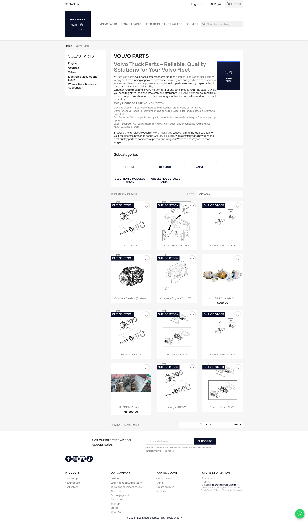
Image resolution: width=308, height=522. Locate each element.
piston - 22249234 (131, 354)
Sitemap (115, 503)
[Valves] (200, 162)
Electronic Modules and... (130, 180)
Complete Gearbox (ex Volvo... (131, 298)
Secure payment (120, 495)
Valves (72, 72)
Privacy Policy (213, 490)
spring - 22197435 (176, 407)
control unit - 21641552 (176, 354)
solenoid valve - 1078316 (223, 245)
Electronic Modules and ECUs (82, 78)
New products (73, 482)
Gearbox (73, 67)
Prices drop (71, 478)
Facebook (68, 459)
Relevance (219, 194)
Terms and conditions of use (126, 486)
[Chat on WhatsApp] (299, 513)
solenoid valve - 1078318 (222, 354)
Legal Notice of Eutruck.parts (127, 482)
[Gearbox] (165, 162)
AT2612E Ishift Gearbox (131, 407)
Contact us (72, 4)
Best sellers (71, 486)
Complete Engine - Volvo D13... (176, 298)
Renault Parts (131, 24)
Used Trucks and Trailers (163, 24)
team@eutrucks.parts (224, 484)
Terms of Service (229, 490)
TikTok (89, 459)
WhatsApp (116, 511)
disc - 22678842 (131, 245)
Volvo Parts (108, 24)
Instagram (82, 459)
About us (116, 491)
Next (237, 425)
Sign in (160, 482)
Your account (166, 472)
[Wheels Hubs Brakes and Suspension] (165, 174)
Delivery (192, 24)
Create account (165, 486)
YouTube (75, 459)
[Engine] (130, 162)
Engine (72, 63)
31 (211, 424)
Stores (114, 507)
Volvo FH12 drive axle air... (222, 298)
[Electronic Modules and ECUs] (130, 174)
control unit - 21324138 (176, 245)
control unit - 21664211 (222, 407)
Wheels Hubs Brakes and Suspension (83, 86)
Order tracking (164, 478)
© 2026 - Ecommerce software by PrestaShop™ (154, 517)
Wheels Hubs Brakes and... (165, 180)
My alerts (161, 491)
